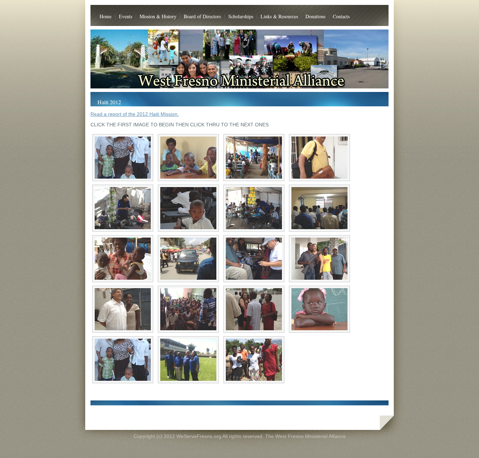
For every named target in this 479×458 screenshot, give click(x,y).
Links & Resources (279, 16)
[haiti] (122, 359)
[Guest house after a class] (253, 309)
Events (125, 16)
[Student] (319, 309)
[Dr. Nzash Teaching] (319, 208)
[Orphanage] (253, 157)
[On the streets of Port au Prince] (188, 258)
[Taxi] (253, 258)
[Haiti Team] (188, 359)
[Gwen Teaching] (122, 208)
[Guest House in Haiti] (319, 157)
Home (106, 16)
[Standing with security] (319, 258)
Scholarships (240, 16)
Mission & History (158, 16)
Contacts (341, 16)
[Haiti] (122, 157)
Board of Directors (202, 16)
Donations (315, 16)
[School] (188, 157)
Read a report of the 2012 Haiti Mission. (134, 114)
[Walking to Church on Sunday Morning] (253, 359)
